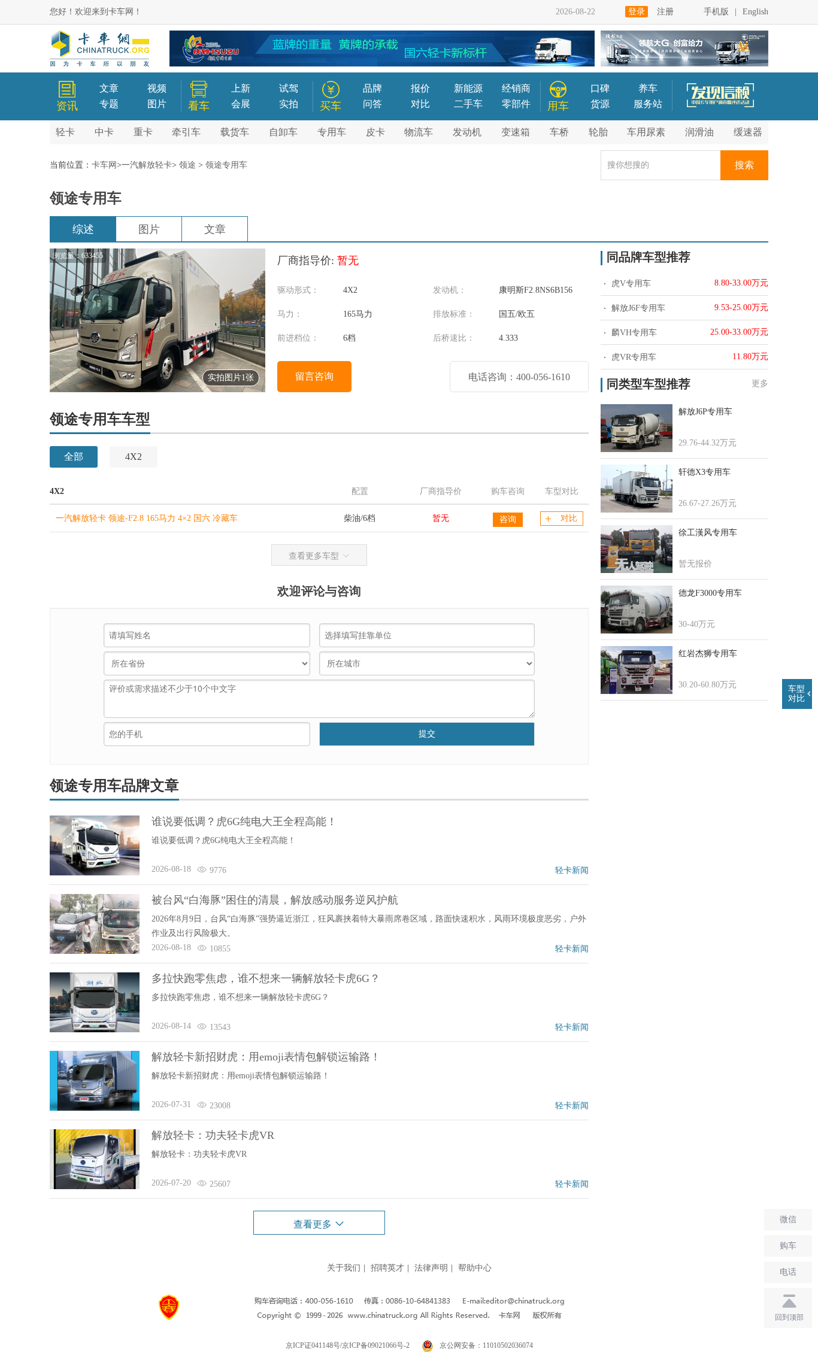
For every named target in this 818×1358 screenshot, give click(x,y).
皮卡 (375, 132)
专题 (109, 104)
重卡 (143, 132)
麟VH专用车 (633, 332)
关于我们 (343, 1267)
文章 (109, 88)
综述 (83, 229)
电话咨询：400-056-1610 (519, 377)
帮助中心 (475, 1267)
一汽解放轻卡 (147, 164)
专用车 (331, 132)
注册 (665, 11)
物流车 (418, 132)
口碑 (600, 88)
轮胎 (598, 132)
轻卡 (65, 132)
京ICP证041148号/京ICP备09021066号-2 (348, 1345)
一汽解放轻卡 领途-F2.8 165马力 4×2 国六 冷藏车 (147, 518)
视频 (156, 88)
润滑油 (699, 132)
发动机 (467, 132)
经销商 (516, 88)
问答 (372, 104)
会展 (240, 104)
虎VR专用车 (632, 357)
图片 (156, 104)
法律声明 (431, 1267)
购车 (788, 1245)
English (755, 11)
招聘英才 (387, 1267)
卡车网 (104, 164)
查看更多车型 (314, 555)
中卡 (104, 132)
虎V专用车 (630, 283)
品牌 (372, 88)
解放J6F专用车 (637, 308)
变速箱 (515, 132)
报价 (420, 88)
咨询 (507, 519)
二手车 (468, 104)
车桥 (559, 132)
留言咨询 (314, 376)
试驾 (288, 88)
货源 (600, 104)
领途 (187, 164)
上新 (240, 88)
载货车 (234, 132)
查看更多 (313, 1224)
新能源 (468, 88)
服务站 (648, 104)
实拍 (288, 104)
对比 (420, 104)
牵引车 (186, 132)
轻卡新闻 (572, 870)
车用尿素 (646, 132)
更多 (760, 383)
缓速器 (748, 132)
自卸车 (283, 132)
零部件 (516, 104)
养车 (648, 88)
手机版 (716, 11)
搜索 (744, 165)
